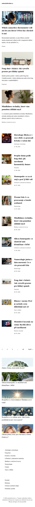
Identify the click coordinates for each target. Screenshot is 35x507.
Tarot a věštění (17, 310)
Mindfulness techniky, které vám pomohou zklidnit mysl (23, 221)
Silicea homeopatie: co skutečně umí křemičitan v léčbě (23, 242)
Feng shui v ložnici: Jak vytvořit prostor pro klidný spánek (22, 283)
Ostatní (3, 46)
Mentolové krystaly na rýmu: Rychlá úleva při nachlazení (23, 325)
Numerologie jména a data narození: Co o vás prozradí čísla (23, 262)
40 (23, 349)
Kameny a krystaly (18, 330)
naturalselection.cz (7, 3)
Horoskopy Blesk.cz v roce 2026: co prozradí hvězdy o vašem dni (23, 138)
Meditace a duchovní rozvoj (9, 122)
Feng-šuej (4, 84)
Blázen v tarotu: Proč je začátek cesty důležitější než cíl (23, 304)
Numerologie (17, 206)
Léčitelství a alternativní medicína (22, 182)
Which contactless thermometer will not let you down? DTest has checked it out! (17, 31)
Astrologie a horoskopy (19, 144)
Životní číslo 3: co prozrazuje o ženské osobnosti (22, 200)
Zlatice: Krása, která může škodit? (13, 368)
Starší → (30, 349)
